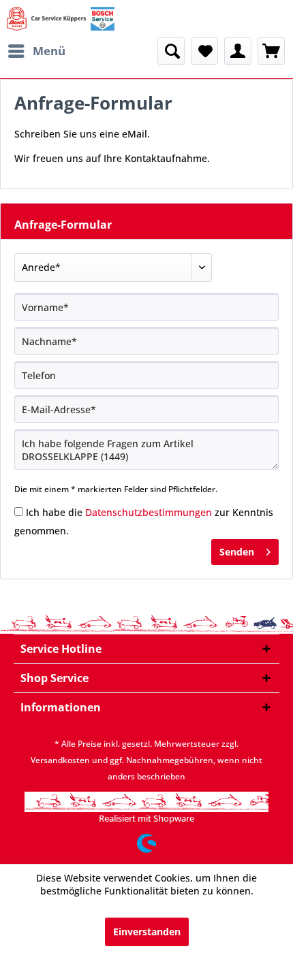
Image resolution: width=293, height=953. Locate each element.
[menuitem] (36, 51)
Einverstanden (147, 931)
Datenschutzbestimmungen (148, 512)
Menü (49, 51)
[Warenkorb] (271, 51)
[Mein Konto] (237, 51)
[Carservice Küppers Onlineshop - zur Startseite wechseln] (60, 19)
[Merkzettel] (204, 51)
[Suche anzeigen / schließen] (171, 51)
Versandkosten (60, 760)
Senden (236, 551)
